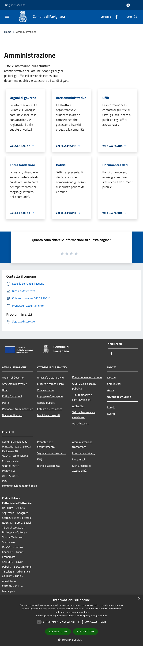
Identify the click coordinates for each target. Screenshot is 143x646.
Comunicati (114, 384)
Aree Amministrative (14, 384)
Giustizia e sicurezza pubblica (84, 386)
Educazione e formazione (87, 377)
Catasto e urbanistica (49, 409)
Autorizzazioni (80, 423)
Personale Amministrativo (17, 409)
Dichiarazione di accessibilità (81, 468)
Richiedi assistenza (48, 466)
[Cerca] (136, 17)
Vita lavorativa (45, 390)
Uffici (5, 390)
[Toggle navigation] (7, 16)
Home (7, 32)
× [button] (139, 598)
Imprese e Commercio (50, 396)
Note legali (78, 459)
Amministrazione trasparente (82, 444)
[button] (71, 640)
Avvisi (110, 390)
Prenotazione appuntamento (46, 444)
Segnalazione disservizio (51, 453)
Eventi (111, 414)
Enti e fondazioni (12, 396)
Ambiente (78, 406)
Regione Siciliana (15, 5)
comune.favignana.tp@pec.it (19, 485)
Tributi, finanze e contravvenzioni (82, 397)
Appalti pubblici (46, 403)
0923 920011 (21, 456)
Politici (6, 403)
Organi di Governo (13, 377)
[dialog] (71, 620)
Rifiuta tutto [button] (85, 631)
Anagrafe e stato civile (50, 377)
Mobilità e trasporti (48, 415)
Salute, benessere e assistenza (83, 414)
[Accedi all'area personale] (128, 5)
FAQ (39, 459)
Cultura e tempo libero (50, 384)
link (105, 615)
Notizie (111, 377)
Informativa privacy (83, 453)
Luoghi (111, 407)
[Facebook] (115, 16)
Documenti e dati (12, 415)
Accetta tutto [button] (58, 631)
